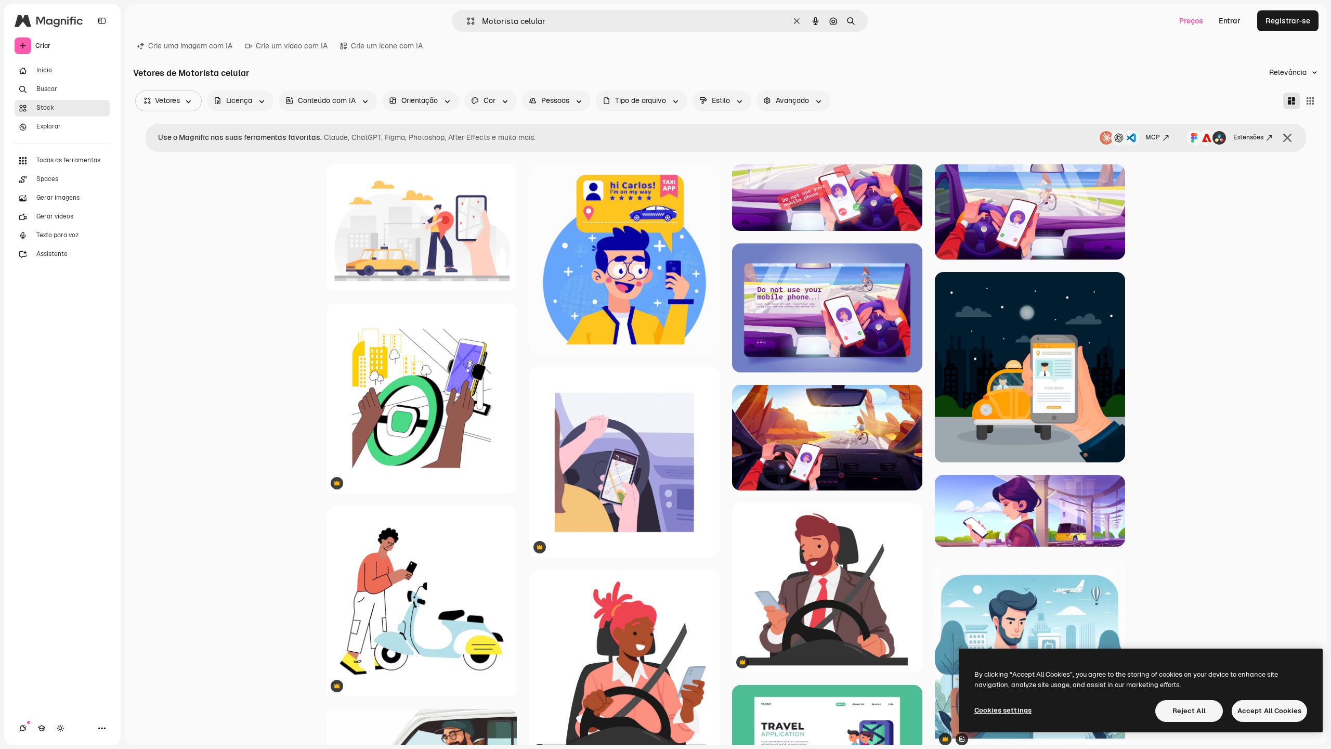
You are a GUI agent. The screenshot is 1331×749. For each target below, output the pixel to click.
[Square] (1310, 101)
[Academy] (41, 728)
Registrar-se (1287, 20)
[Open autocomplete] (466, 21)
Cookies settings (1003, 710)
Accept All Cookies (1269, 710)
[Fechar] (1287, 138)
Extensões (1248, 137)
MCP (1152, 137)
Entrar (1230, 20)
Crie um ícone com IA (387, 45)
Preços (1191, 20)
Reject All (1189, 710)
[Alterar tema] (60, 728)
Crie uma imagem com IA (190, 45)
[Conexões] (23, 728)
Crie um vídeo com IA (292, 45)
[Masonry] (1291, 101)
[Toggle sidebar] (102, 20)
